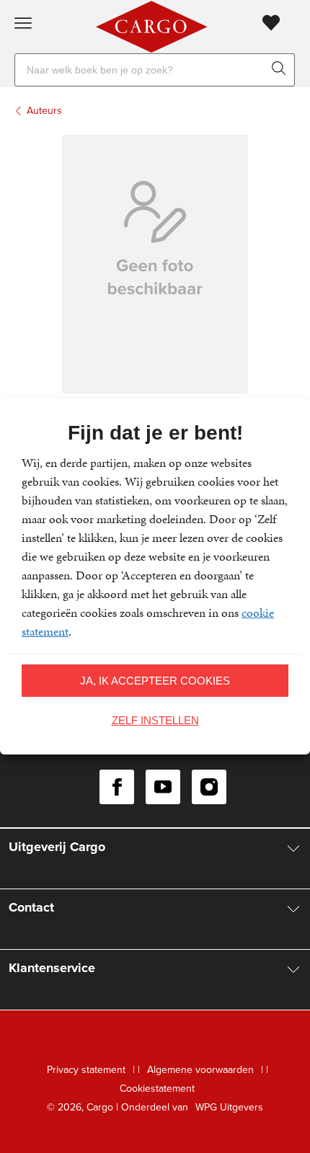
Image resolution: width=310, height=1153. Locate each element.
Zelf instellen (155, 720)
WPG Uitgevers (229, 1107)
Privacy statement (86, 1069)
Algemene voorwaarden (200, 1069)
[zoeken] (281, 69)
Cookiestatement (157, 1088)
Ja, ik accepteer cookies (155, 681)
